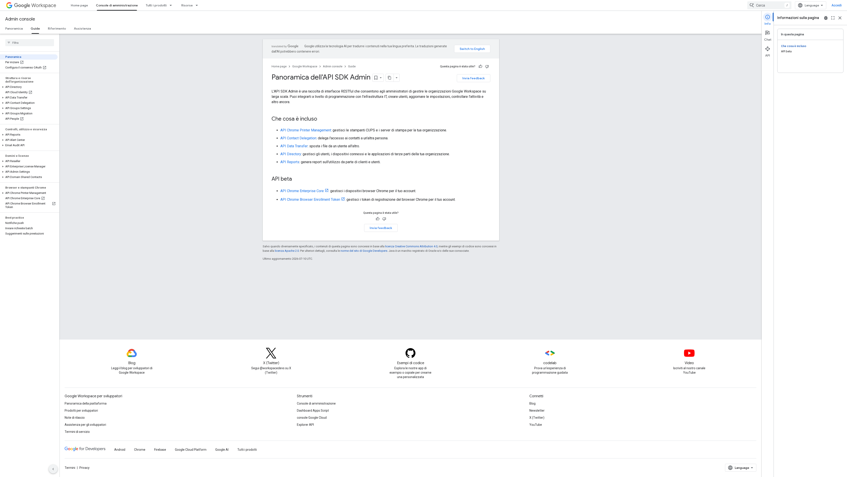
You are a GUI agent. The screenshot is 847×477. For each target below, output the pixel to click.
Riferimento (57, 28)
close (840, 18)
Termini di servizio (77, 431)
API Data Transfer (294, 146)
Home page (79, 5)
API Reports (289, 162)
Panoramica (14, 28)
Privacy (84, 467)
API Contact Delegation (298, 138)
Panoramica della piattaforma (86, 403)
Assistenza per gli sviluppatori (85, 424)
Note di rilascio (75, 417)
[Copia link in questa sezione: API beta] (296, 179)
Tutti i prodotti (156, 5)
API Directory (290, 154)
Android (119, 449)
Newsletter (537, 410)
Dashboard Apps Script (313, 410)
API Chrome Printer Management (305, 130)
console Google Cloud (312, 417)
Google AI (222, 449)
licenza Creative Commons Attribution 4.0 (411, 246)
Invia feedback (473, 78)
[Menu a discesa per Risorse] (198, 5)
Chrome (139, 449)
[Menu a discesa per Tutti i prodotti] (172, 5)
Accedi (837, 5)
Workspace (43, 5)
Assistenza (82, 28)
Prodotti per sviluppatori (81, 410)
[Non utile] (487, 66)
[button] (29, 87)
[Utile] (480, 66)
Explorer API (305, 424)
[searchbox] (29, 42)
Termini (70, 467)
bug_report (825, 18)
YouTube (535, 424)
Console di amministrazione (117, 5)
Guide (35, 28)
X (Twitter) (536, 417)
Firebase (160, 449)
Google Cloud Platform (190, 449)
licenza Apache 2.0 (287, 250)
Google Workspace (304, 66)
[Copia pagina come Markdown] (390, 77)
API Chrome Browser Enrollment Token (310, 199)
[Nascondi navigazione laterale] (53, 469)
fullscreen (833, 18)
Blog (532, 403)
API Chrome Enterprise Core (302, 191)
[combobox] (769, 5)
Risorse (187, 5)
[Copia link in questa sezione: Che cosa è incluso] (321, 119)
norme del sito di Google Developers (364, 250)
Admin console (20, 19)
